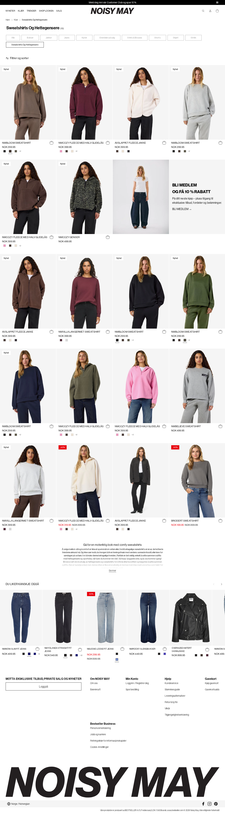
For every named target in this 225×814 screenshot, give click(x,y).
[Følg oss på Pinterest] (216, 804)
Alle (13, 37)
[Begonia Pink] (61, 151)
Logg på (43, 686)
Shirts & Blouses (134, 37)
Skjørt (176, 37)
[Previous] (213, 584)
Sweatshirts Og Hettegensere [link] (34, 20)
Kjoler (84, 37)
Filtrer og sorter (19, 58)
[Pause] (217, 2)
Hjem (8, 20)
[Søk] (203, 11)
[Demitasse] (201, 655)
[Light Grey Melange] (66, 340)
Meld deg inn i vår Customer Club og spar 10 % (112, 2)
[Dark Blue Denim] (34, 653)
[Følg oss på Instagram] (209, 804)
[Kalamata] (15, 151)
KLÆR (21, 11)
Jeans (67, 37)
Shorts (157, 37)
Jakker (49, 37)
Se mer (112, 570)
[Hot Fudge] (179, 151)
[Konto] (210, 11)
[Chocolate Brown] (66, 151)
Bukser (30, 37)
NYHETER (10, 11)
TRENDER (31, 11)
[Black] (4, 151)
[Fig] (61, 340)
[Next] (221, 584)
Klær (16, 20)
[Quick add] (51, 142)
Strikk (193, 37)
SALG (59, 11)
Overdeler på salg (107, 37)
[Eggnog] (72, 151)
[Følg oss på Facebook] (203, 804)
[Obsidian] (128, 151)
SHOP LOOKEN (46, 11)
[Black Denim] (23, 653)
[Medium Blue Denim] (164, 653)
